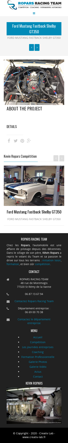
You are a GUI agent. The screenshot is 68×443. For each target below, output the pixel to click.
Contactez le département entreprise (34, 321)
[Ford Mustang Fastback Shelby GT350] (31, 47)
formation (13, 264)
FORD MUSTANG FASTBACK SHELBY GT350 (34, 38)
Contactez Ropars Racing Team (34, 301)
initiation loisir (51, 260)
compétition (42, 264)
